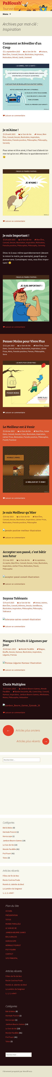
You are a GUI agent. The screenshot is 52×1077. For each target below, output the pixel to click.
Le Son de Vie (30, 51)
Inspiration (39, 54)
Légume (6, 655)
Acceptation (40, 560)
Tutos (5, 858)
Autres (44, 602)
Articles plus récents (32, 741)
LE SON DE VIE (11, 928)
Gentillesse (37, 605)
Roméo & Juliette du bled (13, 884)
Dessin (21, 54)
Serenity (6, 143)
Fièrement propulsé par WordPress (17, 1071)
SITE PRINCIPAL (12, 958)
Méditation (44, 694)
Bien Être (6, 54)
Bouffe (5, 652)
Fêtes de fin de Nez (11, 876)
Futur (23, 434)
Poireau (13, 655)
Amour (39, 134)
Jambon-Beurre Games (30, 688)
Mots (10, 351)
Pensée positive (19, 140)
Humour (19, 652)
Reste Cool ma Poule (11, 880)
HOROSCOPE (11, 941)
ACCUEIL (9, 911)
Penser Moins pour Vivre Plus (24, 341)
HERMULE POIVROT (13, 945)
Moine (5, 697)
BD (30, 691)
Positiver (13, 440)
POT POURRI (11, 949)
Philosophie (32, 140)
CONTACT (9, 954)
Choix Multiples (14, 684)
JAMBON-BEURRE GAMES (16, 932)
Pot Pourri (7, 853)
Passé (35, 566)
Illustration (29, 54)
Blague (42, 649)
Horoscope (7, 836)
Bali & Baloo (7, 827)
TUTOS (8, 919)
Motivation (7, 57)
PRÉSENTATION (12, 915)
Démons (21, 605)
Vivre (5, 354)
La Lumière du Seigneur (12, 888)
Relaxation (23, 697)
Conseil (14, 54)
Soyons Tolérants (15, 598)
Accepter (6, 563)
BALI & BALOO (11, 936)
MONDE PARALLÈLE (13, 924)
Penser (31, 351)
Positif (5, 440)
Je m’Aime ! (11, 130)
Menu (5, 14)
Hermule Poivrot (9, 832)
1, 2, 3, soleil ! (8, 893)
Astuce (44, 51)
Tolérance (7, 611)
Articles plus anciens (23, 730)
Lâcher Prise (8, 437)
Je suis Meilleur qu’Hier (19, 512)
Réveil (15, 57)
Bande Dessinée (21, 691)
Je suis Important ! (16, 235)
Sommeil (28, 57)
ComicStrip (37, 691)
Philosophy (42, 140)
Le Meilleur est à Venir (19, 427)
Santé (21, 57)
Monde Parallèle (27, 649)
